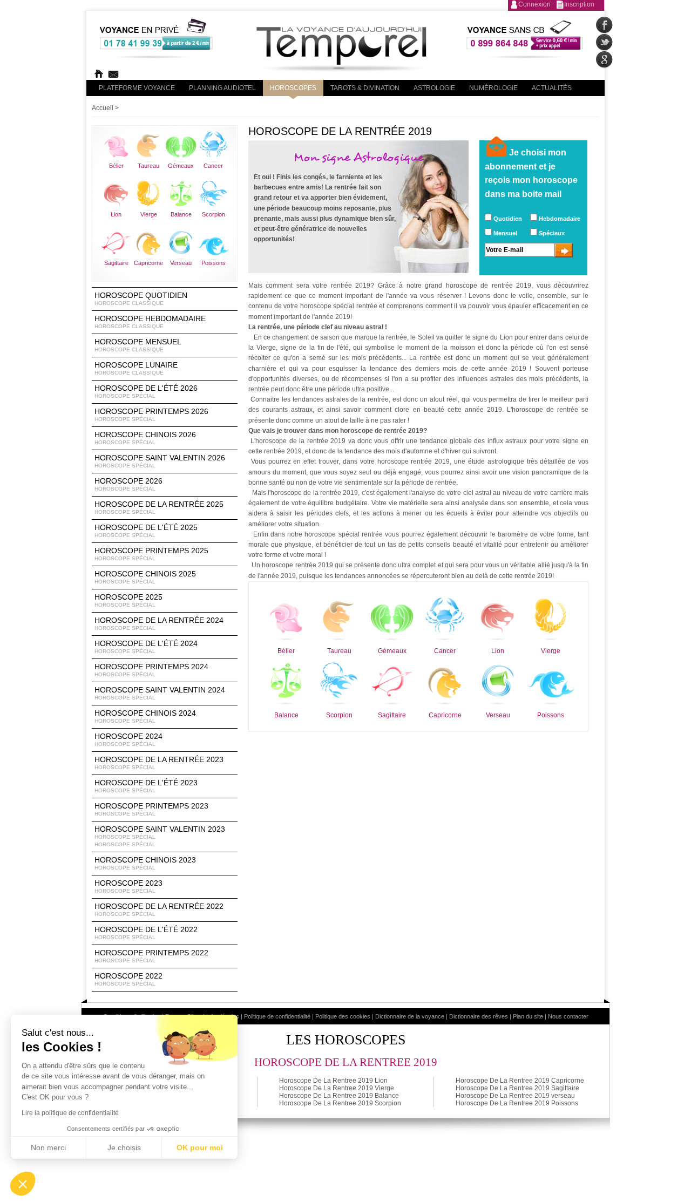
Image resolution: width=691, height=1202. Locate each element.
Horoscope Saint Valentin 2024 (159, 693)
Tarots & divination (364, 88)
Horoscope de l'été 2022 (146, 932)
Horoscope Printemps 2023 (151, 809)
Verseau (181, 263)
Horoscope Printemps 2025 (151, 553)
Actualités (552, 88)
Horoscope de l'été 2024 (146, 646)
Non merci (48, 1147)
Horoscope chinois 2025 (145, 577)
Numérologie (493, 88)
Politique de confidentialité (277, 1016)
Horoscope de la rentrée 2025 (158, 507)
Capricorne (148, 263)
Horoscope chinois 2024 (145, 716)
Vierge (148, 214)
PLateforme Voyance (137, 88)
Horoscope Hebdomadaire (150, 321)
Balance (181, 214)
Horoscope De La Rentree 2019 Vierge (336, 1088)
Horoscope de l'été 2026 (146, 391)
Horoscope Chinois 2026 (145, 437)
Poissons (213, 263)
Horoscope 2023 (128, 886)
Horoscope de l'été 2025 (146, 530)
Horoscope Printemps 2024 (151, 669)
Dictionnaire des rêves (478, 1016)
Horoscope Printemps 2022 (151, 955)
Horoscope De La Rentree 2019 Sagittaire (517, 1088)
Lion (116, 214)
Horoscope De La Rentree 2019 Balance (339, 1095)
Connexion (534, 4)
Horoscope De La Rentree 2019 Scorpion (340, 1103)
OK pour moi (200, 1147)
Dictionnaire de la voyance (409, 1016)
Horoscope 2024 (128, 739)
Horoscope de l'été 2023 (146, 785)
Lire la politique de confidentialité (70, 1113)
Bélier (116, 165)
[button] (23, 1184)
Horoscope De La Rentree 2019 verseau (515, 1095)
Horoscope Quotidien (140, 298)
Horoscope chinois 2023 (145, 863)
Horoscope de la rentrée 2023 (158, 762)
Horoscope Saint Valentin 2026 (159, 460)
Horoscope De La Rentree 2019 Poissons (517, 1103)
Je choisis (124, 1147)
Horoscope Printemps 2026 (151, 414)
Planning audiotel (222, 88)
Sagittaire (116, 263)
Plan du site (528, 1016)
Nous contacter (568, 1016)
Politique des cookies (342, 1016)
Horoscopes (293, 88)
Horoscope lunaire (136, 368)
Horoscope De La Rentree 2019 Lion (333, 1080)
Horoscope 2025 (128, 600)
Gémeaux (181, 165)
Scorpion (213, 214)
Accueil (102, 108)
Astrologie (434, 88)
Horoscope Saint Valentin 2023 (159, 836)
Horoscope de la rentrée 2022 (158, 909)
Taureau (148, 165)
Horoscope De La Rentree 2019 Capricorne (520, 1080)
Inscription (579, 4)
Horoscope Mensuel (137, 344)
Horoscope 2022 (128, 979)
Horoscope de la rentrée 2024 (158, 623)
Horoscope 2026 (128, 484)
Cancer (213, 165)
